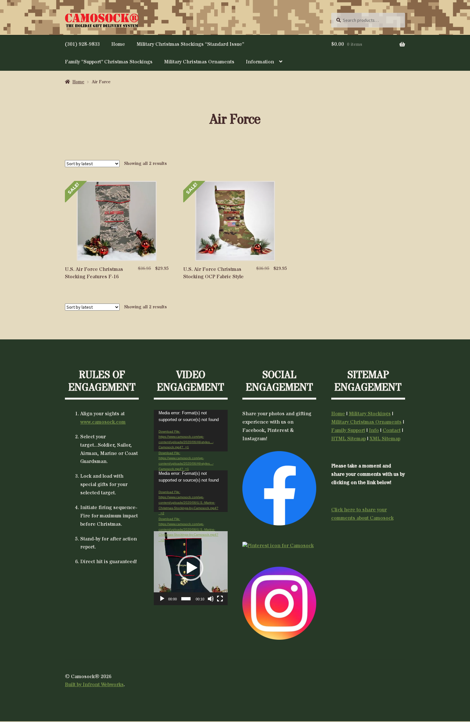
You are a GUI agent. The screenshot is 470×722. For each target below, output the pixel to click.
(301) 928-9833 (82, 44)
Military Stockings (370, 413)
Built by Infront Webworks (94, 684)
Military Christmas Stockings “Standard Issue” (190, 44)
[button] (190, 568)
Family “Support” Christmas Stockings (109, 61)
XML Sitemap (385, 438)
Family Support (348, 430)
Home (118, 44)
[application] (191, 430)
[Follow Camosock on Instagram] (279, 603)
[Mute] (211, 599)
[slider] (186, 598)
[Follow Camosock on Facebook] (279, 488)
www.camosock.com (103, 422)
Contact (392, 430)
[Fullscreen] (220, 599)
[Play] (162, 599)
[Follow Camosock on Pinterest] (279, 546)
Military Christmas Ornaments (199, 61)
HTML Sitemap (348, 438)
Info (374, 430)
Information (260, 61)
